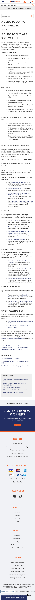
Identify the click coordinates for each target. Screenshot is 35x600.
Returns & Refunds (17, 548)
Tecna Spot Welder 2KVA (16, 188)
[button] (14, 597)
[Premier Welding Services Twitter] (20, 497)
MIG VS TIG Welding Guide (17, 575)
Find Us (17, 515)
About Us (17, 512)
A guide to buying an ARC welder (13, 392)
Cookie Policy (20, 591)
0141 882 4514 (19, 453)
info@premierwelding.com (19, 456)
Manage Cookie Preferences (7, 591)
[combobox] (17, 5)
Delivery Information (17, 545)
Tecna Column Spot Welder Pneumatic (19, 269)
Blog (17, 521)
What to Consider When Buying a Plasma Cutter (16, 366)
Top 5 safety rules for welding (10, 358)
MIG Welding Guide (17, 562)
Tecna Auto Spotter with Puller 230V (22, 201)
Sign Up (17, 425)
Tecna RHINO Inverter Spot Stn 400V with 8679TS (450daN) (19, 232)
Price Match (17, 535)
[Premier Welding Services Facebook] (16, 497)
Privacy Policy (30, 591)
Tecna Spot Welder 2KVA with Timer (18, 296)
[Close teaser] (27, 595)
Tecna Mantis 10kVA (14, 227)
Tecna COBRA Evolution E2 (16, 239)
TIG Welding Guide (18, 565)
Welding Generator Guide (17, 577)
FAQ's (17, 542)
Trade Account (17, 538)
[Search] (33, 5)
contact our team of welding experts (12, 338)
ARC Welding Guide (17, 568)
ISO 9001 (17, 518)
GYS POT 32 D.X (13, 220)
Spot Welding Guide (17, 571)
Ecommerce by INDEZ (24, 595)
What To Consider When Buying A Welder (16, 390)
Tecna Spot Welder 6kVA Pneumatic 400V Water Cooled (19, 194)
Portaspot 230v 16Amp (18, 182)
